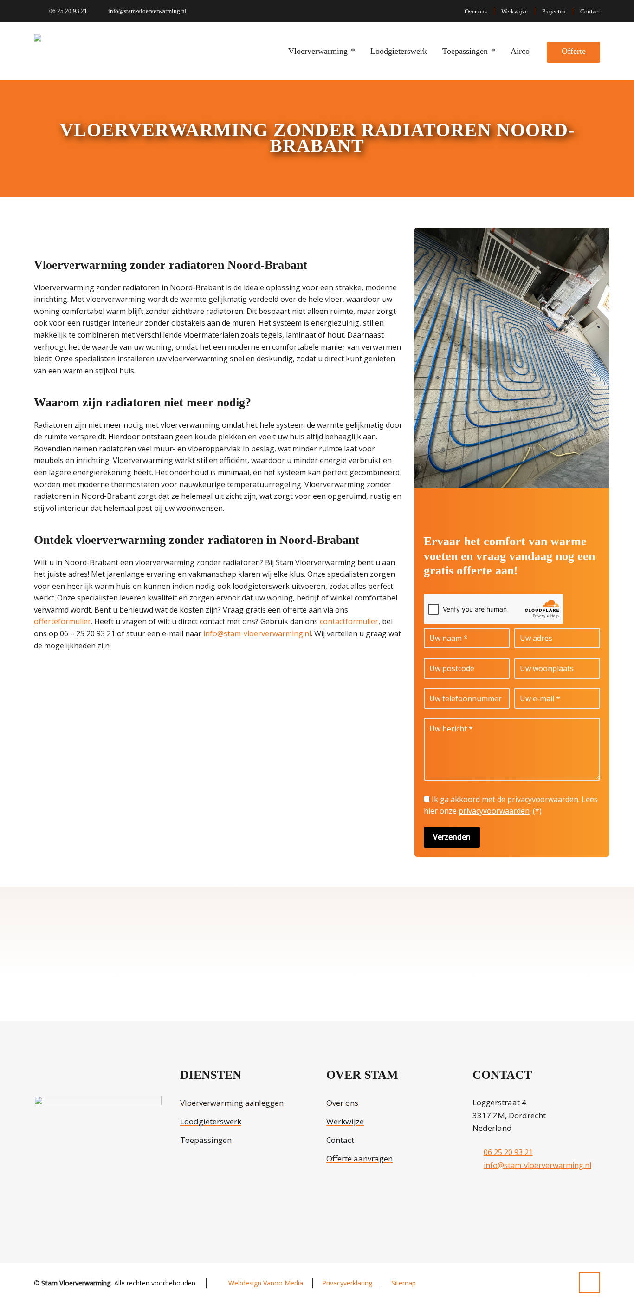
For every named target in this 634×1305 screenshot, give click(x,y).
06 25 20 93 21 (68, 10)
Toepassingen (206, 1140)
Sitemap (403, 1283)
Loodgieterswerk (210, 1121)
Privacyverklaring (347, 1283)
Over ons (476, 11)
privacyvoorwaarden (494, 811)
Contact (590, 11)
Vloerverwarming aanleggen (232, 1102)
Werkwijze (514, 11)
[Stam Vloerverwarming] (51, 51)
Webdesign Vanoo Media (265, 1283)
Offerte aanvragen (359, 1158)
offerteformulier (62, 621)
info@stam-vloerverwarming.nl (147, 10)
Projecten (554, 11)
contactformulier (349, 621)
